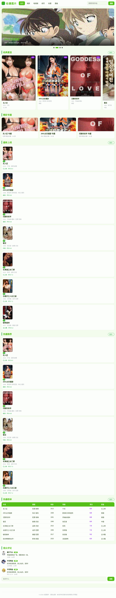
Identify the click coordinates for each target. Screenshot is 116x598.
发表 (110, 579)
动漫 (49, 3)
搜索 (111, 3)
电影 (28, 3)
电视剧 (35, 3)
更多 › (111, 53)
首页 (21, 3)
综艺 (43, 3)
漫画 (56, 3)
